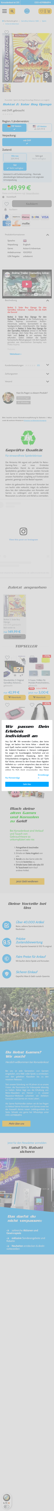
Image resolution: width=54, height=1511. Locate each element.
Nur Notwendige (12, 777)
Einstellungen (43, 776)
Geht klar (27, 784)
